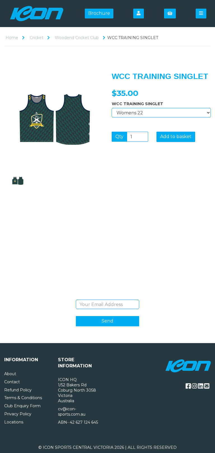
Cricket (36, 37)
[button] (14, 142)
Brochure (99, 13)
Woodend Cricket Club (77, 37)
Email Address (108, 295)
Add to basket (175, 136)
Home (12, 37)
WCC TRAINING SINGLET (137, 103)
